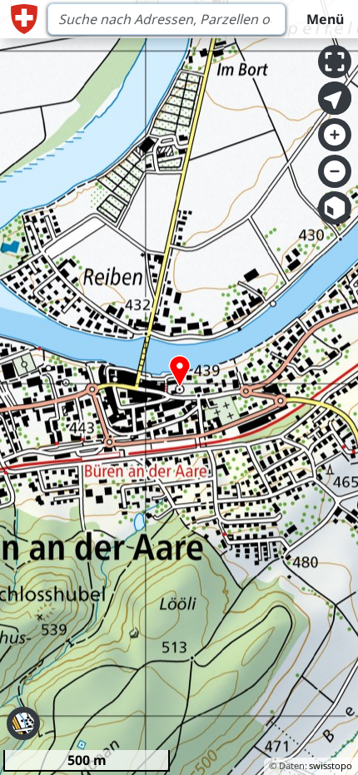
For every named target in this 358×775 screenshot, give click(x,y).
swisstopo (330, 765)
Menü (325, 19)
